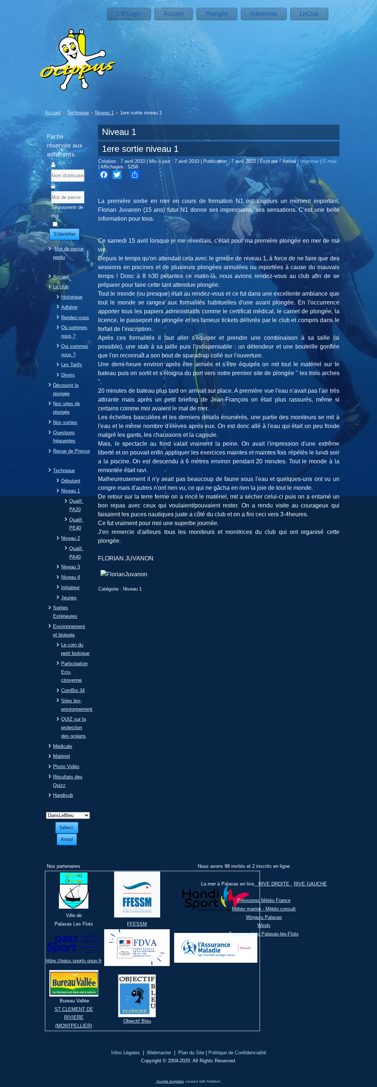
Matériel (61, 756)
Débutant (70, 481)
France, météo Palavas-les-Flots (264, 934)
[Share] (135, 174)
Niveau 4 (70, 577)
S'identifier (64, 234)
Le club (60, 286)
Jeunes (69, 597)
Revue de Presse (71, 451)
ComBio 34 (73, 690)
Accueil (173, 14)
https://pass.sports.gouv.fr (74, 960)
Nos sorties (65, 422)
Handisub (63, 795)
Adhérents (263, 14)
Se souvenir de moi (67, 211)
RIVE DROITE (273, 884)
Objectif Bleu (137, 1021)
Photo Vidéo (66, 766)
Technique (78, 112)
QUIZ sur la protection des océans (73, 727)
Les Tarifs (71, 364)
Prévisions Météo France (263, 900)
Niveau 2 (70, 538)
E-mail (330, 161)
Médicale (62, 746)
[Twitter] (117, 174)
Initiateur (70, 587)
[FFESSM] (137, 916)
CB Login (129, 14)
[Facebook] (104, 174)
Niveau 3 (70, 567)
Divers (68, 375)
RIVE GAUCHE (310, 884)
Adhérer (69, 307)
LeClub (309, 14)
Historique (71, 297)
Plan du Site (191, 1052)
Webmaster (159, 1052)
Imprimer (310, 161)
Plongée (217, 14)
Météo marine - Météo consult (264, 909)
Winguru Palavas (264, 917)
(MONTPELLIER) (73, 1026)
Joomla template (170, 1081)
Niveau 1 (104, 112)
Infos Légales (125, 1052)
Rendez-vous (75, 317)
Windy (264, 925)
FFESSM (137, 924)
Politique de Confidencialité (237, 1052)
